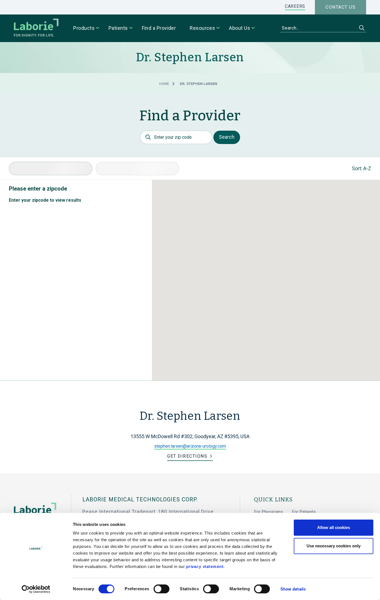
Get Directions (187, 456)
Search (227, 137)
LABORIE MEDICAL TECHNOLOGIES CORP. (140, 499)
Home (164, 84)
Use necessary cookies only (334, 545)
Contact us (340, 7)
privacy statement (205, 566)
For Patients (304, 511)
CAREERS (295, 6)
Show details (293, 589)
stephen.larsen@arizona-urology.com (190, 446)
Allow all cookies (333, 527)
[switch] (161, 588)
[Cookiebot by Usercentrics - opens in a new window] (36, 589)
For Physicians (268, 511)
